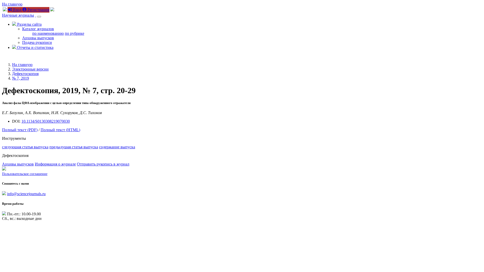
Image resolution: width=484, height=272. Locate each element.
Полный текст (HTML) (60, 130)
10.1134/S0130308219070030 (45, 121)
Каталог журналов (38, 29)
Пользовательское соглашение (24, 174)
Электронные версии (30, 69)
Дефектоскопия (25, 74)
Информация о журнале (55, 164)
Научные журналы (18, 15)
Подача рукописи (37, 42)
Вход (16, 10)
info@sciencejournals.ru (26, 194)
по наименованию (48, 33)
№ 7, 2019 (20, 78)
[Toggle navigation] (39, 16)
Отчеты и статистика (34, 47)
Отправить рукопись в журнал (103, 164)
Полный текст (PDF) (20, 130)
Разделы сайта (29, 24)
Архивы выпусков (38, 38)
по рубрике (74, 33)
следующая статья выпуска (25, 147)
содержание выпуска (117, 147)
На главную (12, 4)
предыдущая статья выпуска (73, 147)
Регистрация (37, 10)
